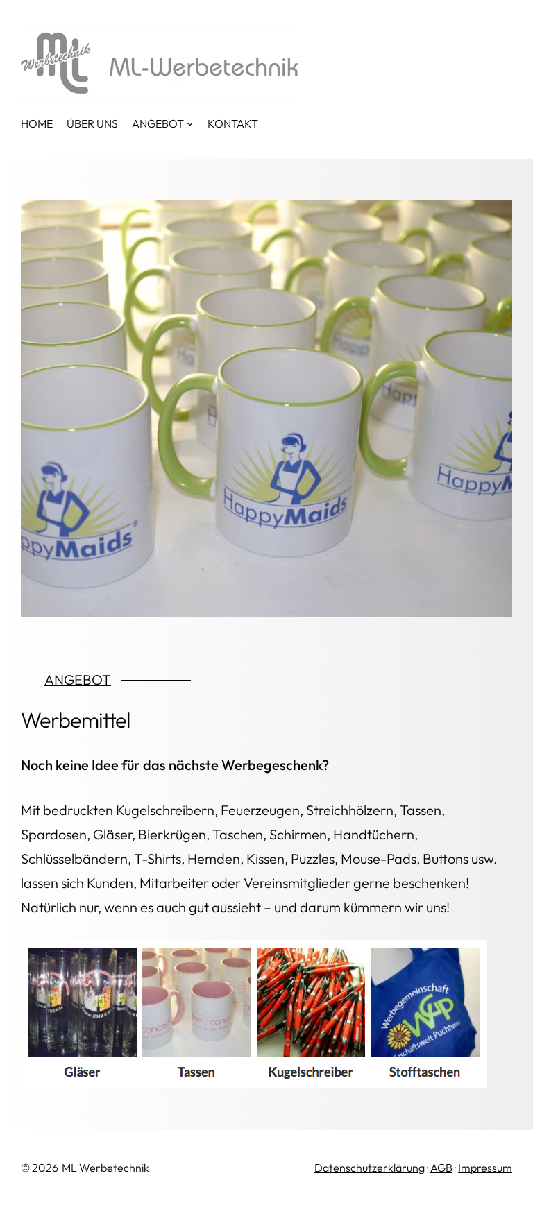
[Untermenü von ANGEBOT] (190, 123)
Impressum (485, 1167)
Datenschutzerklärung (369, 1167)
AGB (441, 1167)
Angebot (77, 679)
